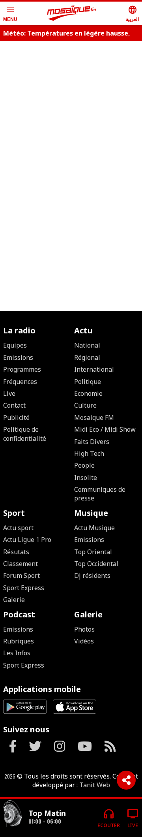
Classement (20, 563)
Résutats (16, 551)
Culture (85, 405)
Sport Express (23, 587)
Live (9, 393)
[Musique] (12, 814)
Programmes (22, 369)
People (84, 465)
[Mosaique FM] (71, 13)
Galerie (14, 599)
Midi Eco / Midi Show (105, 429)
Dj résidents (92, 575)
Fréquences (20, 381)
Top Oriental (93, 551)
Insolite (85, 477)
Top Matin (47, 813)
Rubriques (18, 641)
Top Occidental (96, 563)
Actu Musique (94, 527)
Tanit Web (94, 785)
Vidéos (84, 641)
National (87, 345)
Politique (87, 381)
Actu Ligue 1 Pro (27, 539)
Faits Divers (91, 441)
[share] (126, 780)
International (94, 369)
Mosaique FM (94, 417)
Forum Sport (21, 575)
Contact (14, 405)
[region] (71, 198)
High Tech (89, 453)
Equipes (15, 345)
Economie (88, 393)
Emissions (18, 357)
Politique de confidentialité (24, 433)
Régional (87, 357)
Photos (84, 629)
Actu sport (18, 527)
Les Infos (16, 653)
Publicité (16, 417)
